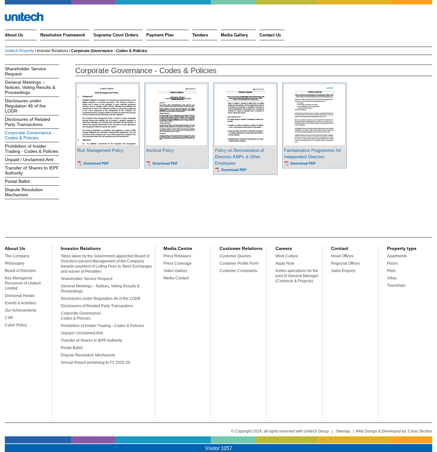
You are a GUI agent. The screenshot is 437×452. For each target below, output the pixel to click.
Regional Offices (345, 263)
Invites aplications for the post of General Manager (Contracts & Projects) (297, 276)
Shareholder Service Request (25, 71)
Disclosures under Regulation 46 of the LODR (25, 105)
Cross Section (420, 431)
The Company (17, 256)
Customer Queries (235, 256)
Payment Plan (160, 35)
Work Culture (286, 256)
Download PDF (96, 163)
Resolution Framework (62, 35)
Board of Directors (20, 271)
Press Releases (177, 256)
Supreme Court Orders (115, 35)
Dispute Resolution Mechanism (24, 192)
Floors (392, 263)
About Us (14, 35)
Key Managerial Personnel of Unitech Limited (23, 283)
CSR (9, 318)
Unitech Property (19, 51)
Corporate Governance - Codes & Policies (29, 135)
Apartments (397, 256)
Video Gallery (175, 271)
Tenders (200, 35)
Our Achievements (20, 310)
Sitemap (343, 431)
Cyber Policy (16, 325)
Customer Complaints (238, 271)
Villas (392, 278)
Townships (396, 285)
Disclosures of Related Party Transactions (27, 122)
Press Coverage (177, 263)
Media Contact (176, 278)
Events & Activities (20, 303)
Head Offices (342, 256)
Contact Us (270, 35)
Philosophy (14, 263)
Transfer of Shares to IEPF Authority (32, 170)
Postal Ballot (17, 181)
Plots (391, 271)
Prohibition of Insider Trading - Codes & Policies (31, 149)
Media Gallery (234, 35)
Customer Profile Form (238, 263)
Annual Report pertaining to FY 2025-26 (95, 362)
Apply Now (284, 263)
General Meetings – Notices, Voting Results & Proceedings (30, 87)
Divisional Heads (20, 295)
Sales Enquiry (343, 271)
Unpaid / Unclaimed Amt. (30, 159)
